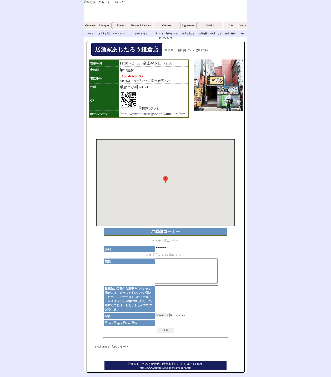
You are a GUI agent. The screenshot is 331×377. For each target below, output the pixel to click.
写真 (108, 316)
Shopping (104, 25)
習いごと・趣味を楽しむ (167, 33)
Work (242, 25)
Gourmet (90, 25)
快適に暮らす (231, 33)
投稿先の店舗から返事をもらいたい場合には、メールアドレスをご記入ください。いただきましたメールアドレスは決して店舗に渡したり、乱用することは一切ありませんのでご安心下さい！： (128, 299)
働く (243, 33)
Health (210, 25)
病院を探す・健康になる (210, 33)
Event (120, 25)
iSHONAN (165, 38)
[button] (165, 179)
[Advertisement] (161, 128)
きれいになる (141, 33)
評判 (108, 249)
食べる (90, 33)
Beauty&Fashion (141, 25)
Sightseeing (188, 25)
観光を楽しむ (188, 33)
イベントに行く (120, 33)
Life (231, 25)
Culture (166, 25)
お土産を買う (104, 33)
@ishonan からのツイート (112, 346)
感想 (108, 261)
